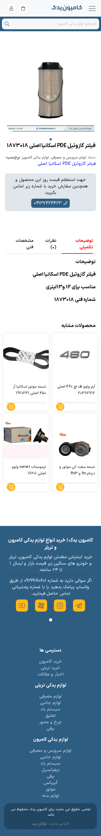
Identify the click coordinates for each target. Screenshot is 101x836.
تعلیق (51, 716)
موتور (50, 789)
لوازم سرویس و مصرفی (68, 157)
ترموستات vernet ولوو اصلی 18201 (29, 470)
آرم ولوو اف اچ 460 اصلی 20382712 (76, 390)
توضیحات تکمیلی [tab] (84, 244)
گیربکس (51, 783)
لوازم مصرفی (50, 696)
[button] (51, 139)
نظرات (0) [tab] (50, 244)
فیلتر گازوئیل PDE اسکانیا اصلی (67, 164)
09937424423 (48, 203)
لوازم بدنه (50, 796)
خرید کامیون (50, 661)
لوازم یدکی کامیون (35, 157)
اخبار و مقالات (51, 674)
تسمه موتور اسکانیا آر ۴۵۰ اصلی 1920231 (29, 390)
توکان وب (39, 824)
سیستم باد (50, 709)
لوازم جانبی (50, 703)
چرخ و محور (50, 722)
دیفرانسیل (50, 770)
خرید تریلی (50, 668)
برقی (50, 728)
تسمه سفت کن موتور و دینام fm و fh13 (77, 470)
